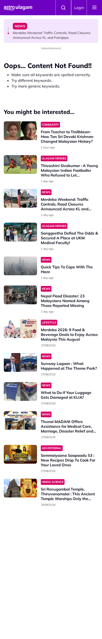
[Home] (18, 7)
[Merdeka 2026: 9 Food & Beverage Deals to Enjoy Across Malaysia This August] (20, 328)
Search (63, 7)
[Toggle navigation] (94, 7)
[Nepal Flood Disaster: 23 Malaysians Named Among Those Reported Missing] (20, 294)
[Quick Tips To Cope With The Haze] (20, 265)
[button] (8, 28)
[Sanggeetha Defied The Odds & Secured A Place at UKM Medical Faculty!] (20, 232)
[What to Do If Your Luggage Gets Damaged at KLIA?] (20, 391)
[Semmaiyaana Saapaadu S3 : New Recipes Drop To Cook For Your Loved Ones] (20, 454)
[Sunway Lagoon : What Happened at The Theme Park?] (20, 362)
